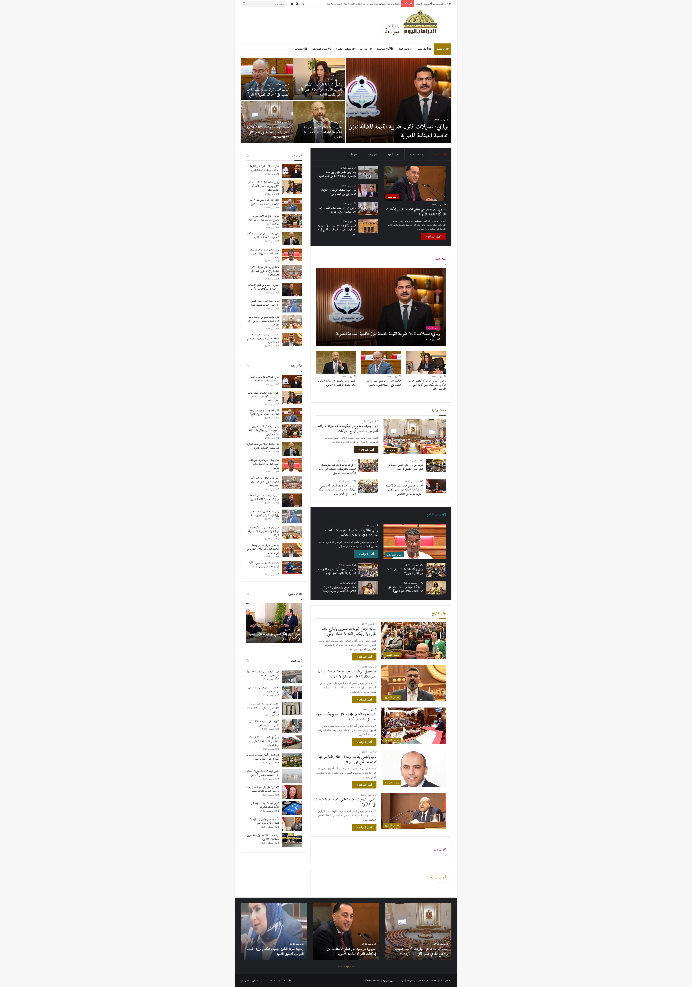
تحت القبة (404, 48)
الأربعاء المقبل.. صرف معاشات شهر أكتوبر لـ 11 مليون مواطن (264, 723)
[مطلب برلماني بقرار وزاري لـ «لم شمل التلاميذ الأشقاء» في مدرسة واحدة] (368, 587)
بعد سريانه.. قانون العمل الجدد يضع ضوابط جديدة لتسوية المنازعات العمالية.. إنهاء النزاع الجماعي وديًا (336, 489)
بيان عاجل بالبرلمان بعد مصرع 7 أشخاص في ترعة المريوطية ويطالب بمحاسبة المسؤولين (322, 132)
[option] (346, 100)
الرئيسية (441, 48)
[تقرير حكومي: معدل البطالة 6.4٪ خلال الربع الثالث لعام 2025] (292, 676)
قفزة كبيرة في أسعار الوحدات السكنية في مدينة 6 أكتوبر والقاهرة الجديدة (262, 757)
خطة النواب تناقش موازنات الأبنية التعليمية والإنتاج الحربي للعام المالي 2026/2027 (264, 271)
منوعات (353, 154)
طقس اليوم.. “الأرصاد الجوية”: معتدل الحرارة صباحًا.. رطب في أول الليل (263, 773)
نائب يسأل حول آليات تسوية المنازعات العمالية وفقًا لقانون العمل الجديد (337, 571)
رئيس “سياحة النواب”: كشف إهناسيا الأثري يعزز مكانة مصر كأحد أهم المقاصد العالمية (427, 384)
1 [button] (353, 966)
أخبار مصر (423, 48)
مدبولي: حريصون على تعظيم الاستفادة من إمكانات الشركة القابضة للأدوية (405, 131)
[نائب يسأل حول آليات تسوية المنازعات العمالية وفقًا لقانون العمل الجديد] (368, 570)
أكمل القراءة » (433, 236)
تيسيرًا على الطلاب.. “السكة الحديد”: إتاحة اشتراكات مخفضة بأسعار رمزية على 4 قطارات (264, 741)
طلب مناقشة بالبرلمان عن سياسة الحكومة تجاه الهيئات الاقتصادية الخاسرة (337, 382)
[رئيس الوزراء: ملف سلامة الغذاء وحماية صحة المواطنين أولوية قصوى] (368, 208)
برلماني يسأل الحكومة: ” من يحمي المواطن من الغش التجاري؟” (404, 571)
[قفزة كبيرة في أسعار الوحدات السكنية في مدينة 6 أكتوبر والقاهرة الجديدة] (292, 760)
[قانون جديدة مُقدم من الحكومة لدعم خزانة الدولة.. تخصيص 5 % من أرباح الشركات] (267, 79)
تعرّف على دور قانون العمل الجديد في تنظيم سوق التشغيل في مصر (405, 467)
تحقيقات (299, 48)
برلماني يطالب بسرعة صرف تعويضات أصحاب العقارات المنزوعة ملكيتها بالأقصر (351, 533)
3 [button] (347, 966)
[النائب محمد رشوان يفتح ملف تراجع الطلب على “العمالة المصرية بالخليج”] (381, 362)
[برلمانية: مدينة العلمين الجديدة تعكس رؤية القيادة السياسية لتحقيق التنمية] (319, 79)
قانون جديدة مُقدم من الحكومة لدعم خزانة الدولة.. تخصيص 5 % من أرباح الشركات (267, 89)
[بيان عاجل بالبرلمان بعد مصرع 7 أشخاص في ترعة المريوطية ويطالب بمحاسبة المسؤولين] (319, 122)
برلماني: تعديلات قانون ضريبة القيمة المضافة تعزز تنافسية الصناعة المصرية (264, 168)
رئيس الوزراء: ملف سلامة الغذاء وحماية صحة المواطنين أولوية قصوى (337, 209)
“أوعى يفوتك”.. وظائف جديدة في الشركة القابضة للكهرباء (264, 805)
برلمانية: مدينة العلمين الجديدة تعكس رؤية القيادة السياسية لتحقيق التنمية (320, 92)
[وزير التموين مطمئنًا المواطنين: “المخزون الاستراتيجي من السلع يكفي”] (368, 190)
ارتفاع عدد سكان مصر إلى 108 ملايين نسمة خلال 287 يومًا (263, 837)
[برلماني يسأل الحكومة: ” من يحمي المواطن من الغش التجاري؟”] (436, 570)
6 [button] (339, 966)
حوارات (364, 48)
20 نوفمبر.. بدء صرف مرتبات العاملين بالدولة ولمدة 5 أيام (263, 690)
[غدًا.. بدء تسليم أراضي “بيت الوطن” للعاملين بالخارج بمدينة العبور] (292, 824)
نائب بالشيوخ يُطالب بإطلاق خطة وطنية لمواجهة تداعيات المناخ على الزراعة (347, 759)
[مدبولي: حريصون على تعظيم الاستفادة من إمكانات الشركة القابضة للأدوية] (398, 100)
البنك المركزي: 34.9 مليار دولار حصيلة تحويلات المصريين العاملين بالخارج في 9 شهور (337, 229)
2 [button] (350, 966)
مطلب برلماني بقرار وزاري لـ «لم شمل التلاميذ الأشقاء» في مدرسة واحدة (339, 589)
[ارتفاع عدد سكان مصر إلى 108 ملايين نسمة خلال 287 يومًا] (292, 840)
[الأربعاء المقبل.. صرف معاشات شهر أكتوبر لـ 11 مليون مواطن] (292, 726)
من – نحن (257, 980)
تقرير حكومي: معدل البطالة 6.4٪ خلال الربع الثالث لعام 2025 (262, 673)
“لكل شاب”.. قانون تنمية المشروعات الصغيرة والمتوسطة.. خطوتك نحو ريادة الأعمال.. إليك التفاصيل (337, 469)
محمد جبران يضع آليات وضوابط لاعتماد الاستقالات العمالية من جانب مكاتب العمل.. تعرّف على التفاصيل (404, 489)
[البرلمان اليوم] (414, 25)
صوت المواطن (320, 48)
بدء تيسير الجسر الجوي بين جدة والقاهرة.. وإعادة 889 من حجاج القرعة (269, 132)
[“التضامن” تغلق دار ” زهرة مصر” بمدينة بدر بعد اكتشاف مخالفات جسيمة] (292, 792)
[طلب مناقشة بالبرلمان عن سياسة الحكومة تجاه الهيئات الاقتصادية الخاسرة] (336, 362)
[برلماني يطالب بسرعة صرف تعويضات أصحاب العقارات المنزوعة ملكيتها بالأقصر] (292, 254)
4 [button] (344, 967)
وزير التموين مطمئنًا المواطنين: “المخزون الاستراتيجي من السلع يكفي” (338, 192)
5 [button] (341, 966)
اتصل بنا (245, 980)
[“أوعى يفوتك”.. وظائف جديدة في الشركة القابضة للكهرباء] (292, 808)
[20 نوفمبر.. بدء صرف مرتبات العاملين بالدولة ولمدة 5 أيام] (292, 692)
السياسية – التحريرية (274, 980)
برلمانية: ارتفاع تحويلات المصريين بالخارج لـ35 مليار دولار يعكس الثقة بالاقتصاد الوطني (356, 3)
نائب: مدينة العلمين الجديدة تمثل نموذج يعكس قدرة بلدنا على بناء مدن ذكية (346, 716)
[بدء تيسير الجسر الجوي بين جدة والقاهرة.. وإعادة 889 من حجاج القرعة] (267, 122)
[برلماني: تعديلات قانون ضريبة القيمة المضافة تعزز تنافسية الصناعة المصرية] (381, 307)
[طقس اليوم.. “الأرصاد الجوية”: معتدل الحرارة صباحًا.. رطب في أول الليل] (292, 776)
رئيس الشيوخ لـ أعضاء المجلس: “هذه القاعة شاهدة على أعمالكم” (346, 802)
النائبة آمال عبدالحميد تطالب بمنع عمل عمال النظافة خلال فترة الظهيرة (405, 589)
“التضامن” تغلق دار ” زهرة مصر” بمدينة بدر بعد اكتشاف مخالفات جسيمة (263, 789)
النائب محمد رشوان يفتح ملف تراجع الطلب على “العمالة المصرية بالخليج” (384, 382)
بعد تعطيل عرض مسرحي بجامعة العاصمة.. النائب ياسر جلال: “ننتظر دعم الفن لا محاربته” (347, 674)
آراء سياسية (383, 48)
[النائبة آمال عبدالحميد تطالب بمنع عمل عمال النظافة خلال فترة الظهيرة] (436, 587)
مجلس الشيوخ (344, 48)
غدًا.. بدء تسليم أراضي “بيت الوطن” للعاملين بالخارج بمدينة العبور (264, 821)
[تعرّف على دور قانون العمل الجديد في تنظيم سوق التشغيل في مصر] (436, 465)
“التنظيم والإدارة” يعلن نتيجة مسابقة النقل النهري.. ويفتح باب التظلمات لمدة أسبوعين (263, 708)
